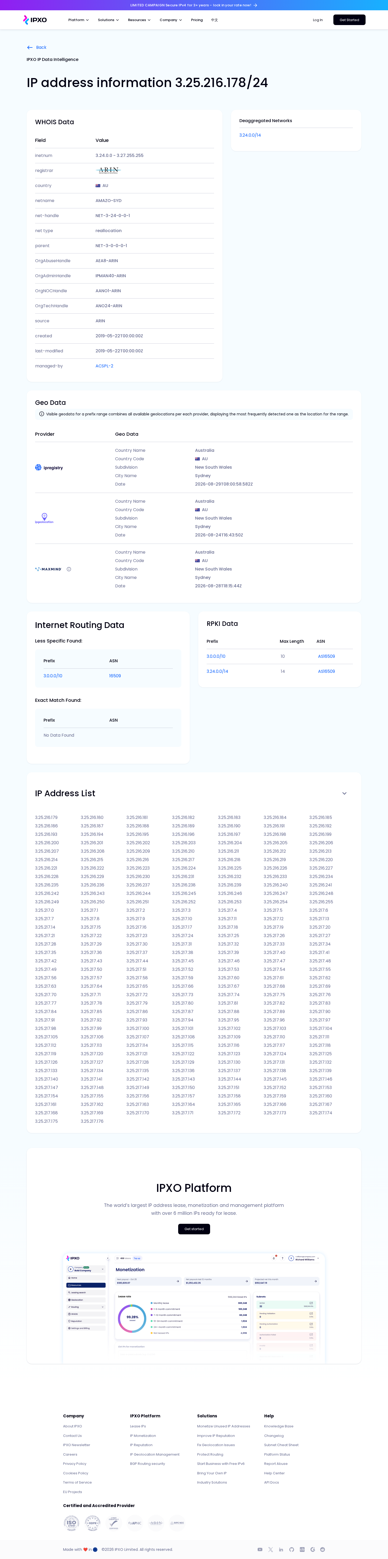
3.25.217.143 (183, 1079)
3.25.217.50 (91, 969)
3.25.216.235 (47, 885)
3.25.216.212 (275, 851)
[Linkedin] (281, 1549)
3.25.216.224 (184, 868)
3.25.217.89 (274, 1012)
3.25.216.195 (137, 834)
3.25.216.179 (46, 817)
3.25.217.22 (91, 936)
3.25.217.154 (46, 1096)
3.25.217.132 (320, 1062)
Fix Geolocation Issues (216, 1444)
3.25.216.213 (320, 851)
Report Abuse (276, 1463)
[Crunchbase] (302, 1549)
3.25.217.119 (45, 1054)
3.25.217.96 (274, 1020)
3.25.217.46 (229, 961)
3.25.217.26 (274, 936)
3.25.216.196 (183, 834)
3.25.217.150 (183, 1088)
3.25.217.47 (274, 961)
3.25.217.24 (182, 936)
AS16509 (326, 656)
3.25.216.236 (92, 885)
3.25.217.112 (45, 1045)
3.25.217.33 (274, 944)
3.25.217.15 (91, 927)
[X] (270, 1549)
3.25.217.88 (228, 1012)
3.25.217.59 (182, 978)
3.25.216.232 (229, 877)
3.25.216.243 (93, 893)
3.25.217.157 (183, 1096)
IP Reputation (141, 1444)
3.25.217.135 (137, 1071)
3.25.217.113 (91, 1045)
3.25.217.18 (228, 927)
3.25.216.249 (47, 902)
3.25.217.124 (275, 1054)
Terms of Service (77, 1482)
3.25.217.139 (320, 1071)
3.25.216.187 (92, 826)
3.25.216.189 (183, 826)
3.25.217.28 (45, 944)
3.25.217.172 (229, 1113)
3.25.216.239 (229, 885)
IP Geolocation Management (154, 1454)
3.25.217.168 (46, 1113)
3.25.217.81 (228, 1003)
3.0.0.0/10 (53, 676)
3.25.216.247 (276, 893)
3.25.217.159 (275, 1096)
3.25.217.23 (136, 936)
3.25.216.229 (92, 877)
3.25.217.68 (274, 986)
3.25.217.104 (320, 1028)
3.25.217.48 (320, 961)
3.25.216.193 (46, 834)
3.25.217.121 (137, 1054)
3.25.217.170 (137, 1113)
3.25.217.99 (91, 1028)
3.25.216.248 (321, 893)
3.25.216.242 (47, 893)
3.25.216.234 (321, 877)
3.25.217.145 (275, 1079)
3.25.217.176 (92, 1121)
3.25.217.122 (183, 1054)
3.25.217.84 (46, 1012)
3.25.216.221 (46, 868)
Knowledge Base (279, 1426)
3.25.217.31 (182, 944)
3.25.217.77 (45, 1003)
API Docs (271, 1482)
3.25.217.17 (182, 927)
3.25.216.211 (228, 851)
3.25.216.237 (138, 885)
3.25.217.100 (137, 1028)
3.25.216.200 (47, 843)
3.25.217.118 (320, 1045)
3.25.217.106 (92, 1037)
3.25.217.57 (91, 978)
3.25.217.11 (227, 919)
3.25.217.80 (182, 1003)
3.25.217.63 (45, 986)
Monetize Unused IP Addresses (223, 1426)
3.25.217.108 (183, 1037)
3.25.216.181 (137, 817)
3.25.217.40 (274, 952)
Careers (70, 1454)
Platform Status (277, 1454)
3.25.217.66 (182, 986)
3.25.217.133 (46, 1071)
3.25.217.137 (229, 1071)
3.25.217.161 (45, 1104)
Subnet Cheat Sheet (281, 1444)
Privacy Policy (74, 1463)
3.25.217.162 (92, 1104)
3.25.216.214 (46, 860)
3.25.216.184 (275, 817)
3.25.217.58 (137, 978)
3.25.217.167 (320, 1104)
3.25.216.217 (183, 860)
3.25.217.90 (319, 1012)
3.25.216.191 (274, 826)
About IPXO (72, 1426)
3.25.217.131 (274, 1062)
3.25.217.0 (44, 910)
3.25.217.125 (320, 1054)
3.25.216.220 (321, 860)
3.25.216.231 (183, 877)
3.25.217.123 (229, 1054)
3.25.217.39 (228, 952)
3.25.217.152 (275, 1088)
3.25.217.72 (137, 995)
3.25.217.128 (137, 1062)
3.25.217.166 (275, 1104)
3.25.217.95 (228, 1020)
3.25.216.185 (320, 817)
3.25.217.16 (136, 927)
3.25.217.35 (45, 952)
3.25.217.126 (46, 1062)
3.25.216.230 (138, 877)
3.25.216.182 (183, 817)
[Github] (291, 1549)
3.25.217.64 (91, 986)
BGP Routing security (147, 1463)
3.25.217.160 (320, 1096)
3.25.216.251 (137, 902)
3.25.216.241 (320, 885)
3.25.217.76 (320, 995)
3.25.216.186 (46, 826)
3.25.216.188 (137, 826)
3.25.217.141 (91, 1079)
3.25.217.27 (319, 936)
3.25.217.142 (137, 1079)
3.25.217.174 (320, 1113)
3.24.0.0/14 (250, 135)
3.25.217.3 (181, 910)
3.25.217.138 (275, 1071)
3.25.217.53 (228, 969)
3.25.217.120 (92, 1054)
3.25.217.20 (319, 927)
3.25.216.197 (229, 834)
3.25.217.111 (319, 1037)
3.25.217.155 (92, 1096)
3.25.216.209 (138, 851)
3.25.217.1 (89, 910)
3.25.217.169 (92, 1113)
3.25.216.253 (230, 902)
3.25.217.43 (91, 961)
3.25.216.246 (230, 893)
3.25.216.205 (275, 843)
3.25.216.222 (92, 868)
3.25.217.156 (137, 1096)
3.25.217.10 (182, 919)
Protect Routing (210, 1454)
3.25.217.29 (91, 944)
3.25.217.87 (182, 1012)
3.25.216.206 (321, 843)
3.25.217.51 (136, 969)
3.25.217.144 (229, 1079)
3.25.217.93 (136, 1020)
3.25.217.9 (135, 919)
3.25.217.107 (137, 1037)
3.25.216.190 (229, 826)
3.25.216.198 (275, 834)
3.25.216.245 (184, 893)
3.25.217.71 (91, 995)
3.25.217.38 (182, 952)
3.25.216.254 (276, 902)
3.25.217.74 (229, 995)
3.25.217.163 (137, 1104)
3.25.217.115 (182, 1045)
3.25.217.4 (227, 910)
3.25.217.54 (274, 969)
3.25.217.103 (275, 1028)
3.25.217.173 (275, 1113)
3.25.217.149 (137, 1088)
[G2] (313, 1549)
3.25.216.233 (275, 877)
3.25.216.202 (138, 843)
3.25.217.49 (45, 969)
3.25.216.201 (92, 843)
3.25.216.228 (47, 877)
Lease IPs (138, 1426)
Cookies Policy (75, 1473)
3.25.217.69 (319, 986)
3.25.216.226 (275, 868)
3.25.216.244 (138, 893)
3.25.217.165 (229, 1104)
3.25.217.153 (320, 1088)
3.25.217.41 (319, 952)
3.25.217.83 (319, 1003)
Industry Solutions (212, 1482)
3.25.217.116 (228, 1045)
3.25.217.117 (274, 1045)
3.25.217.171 (182, 1113)
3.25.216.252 (184, 902)
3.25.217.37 (137, 952)
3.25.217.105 (46, 1037)
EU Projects (72, 1491)
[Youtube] (260, 1549)
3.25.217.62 (319, 978)
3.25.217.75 (274, 995)
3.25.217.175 (46, 1121)
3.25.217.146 (320, 1079)
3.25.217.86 (137, 1012)
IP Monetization (143, 1435)
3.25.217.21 (45, 936)
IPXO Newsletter (76, 1444)
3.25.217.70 (45, 995)
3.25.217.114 (137, 1045)
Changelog (274, 1435)
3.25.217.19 (273, 927)
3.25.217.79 (137, 1003)
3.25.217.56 (45, 978)
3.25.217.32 (228, 944)
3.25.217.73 (182, 995)
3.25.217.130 (229, 1062)
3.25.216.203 (184, 843)
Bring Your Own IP (212, 1473)
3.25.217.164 (183, 1104)
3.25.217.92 (91, 1020)
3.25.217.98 (45, 1028)
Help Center (274, 1473)
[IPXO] (34, 20)
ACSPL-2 (104, 366)
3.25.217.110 (274, 1037)
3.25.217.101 (182, 1028)
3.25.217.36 (91, 952)
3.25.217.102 (229, 1028)
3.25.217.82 (274, 1003)
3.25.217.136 (183, 1071)
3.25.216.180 (92, 817)
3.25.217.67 (228, 986)
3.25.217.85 (91, 1012)
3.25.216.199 (320, 834)
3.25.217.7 (44, 919)
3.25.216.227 (321, 868)
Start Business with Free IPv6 (221, 1463)
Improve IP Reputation (216, 1435)
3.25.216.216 (137, 860)
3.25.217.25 (228, 936)
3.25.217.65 (137, 986)
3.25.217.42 (45, 961)
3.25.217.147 (46, 1088)
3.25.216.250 (93, 902)
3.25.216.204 (230, 843)
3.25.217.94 (182, 1020)
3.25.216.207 (47, 851)
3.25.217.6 (318, 910)
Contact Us (72, 1435)
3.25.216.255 (321, 902)
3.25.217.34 (320, 944)
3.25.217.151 (228, 1088)
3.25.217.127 (92, 1062)
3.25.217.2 (135, 910)
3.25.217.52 (182, 969)
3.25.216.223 (138, 868)
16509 (115, 676)
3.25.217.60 (228, 978)
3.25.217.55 (320, 969)
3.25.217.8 (90, 919)
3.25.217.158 (229, 1096)
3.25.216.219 (275, 860)
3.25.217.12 (273, 919)
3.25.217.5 (273, 910)
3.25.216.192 (320, 826)
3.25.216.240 (276, 885)
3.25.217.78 (91, 1003)
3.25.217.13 (319, 919)
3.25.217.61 (274, 978)
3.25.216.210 (183, 851)
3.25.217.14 (45, 927)
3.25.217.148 (92, 1088)
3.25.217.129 (183, 1062)
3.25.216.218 (229, 860)
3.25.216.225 (230, 868)
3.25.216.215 (92, 860)
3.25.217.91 (45, 1020)
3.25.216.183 (229, 817)
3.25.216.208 (93, 851)
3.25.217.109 (229, 1037)
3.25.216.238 (184, 885)
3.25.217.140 (46, 1079)
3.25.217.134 (92, 1071)
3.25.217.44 (137, 961)
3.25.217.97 (319, 1020)
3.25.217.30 (137, 944)
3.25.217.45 (183, 961)
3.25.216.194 (92, 834)
